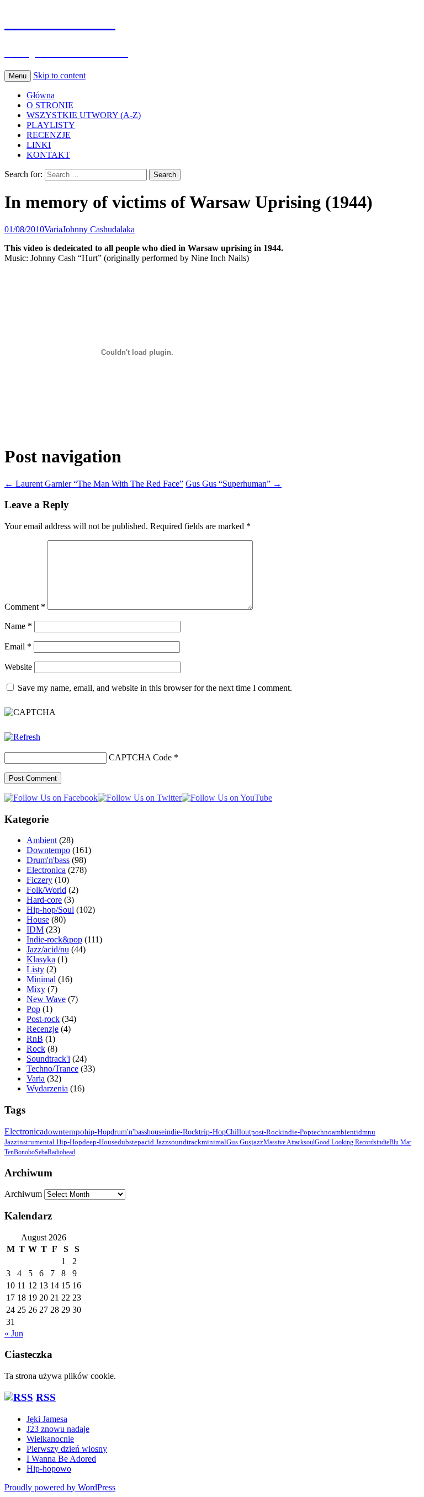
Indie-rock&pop (54, 939)
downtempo (64, 1131)
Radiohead (61, 1152)
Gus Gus (238, 1142)
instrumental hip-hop (49, 1142)
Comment (24, 606)
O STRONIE (49, 105)
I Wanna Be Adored (61, 1458)
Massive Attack (283, 1142)
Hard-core (44, 899)
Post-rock (43, 1019)
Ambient (41, 840)
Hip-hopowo (48, 1468)
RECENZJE (48, 135)
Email (17, 646)
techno (321, 1132)
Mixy (35, 989)
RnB (34, 1038)
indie (383, 1142)
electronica (24, 1131)
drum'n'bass (128, 1131)
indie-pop (296, 1132)
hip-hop (97, 1131)
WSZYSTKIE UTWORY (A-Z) (83, 115)
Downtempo (48, 850)
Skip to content (59, 75)
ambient (344, 1132)
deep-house (100, 1142)
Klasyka (40, 959)
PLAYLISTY (50, 125)
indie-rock (182, 1131)
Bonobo (24, 1152)
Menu (17, 76)
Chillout (238, 1132)
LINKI (38, 145)
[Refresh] (22, 737)
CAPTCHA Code (140, 757)
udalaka (121, 229)
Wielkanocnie (50, 1438)
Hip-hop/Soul (50, 909)
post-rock (266, 1132)
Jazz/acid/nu (47, 949)
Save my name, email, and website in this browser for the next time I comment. (155, 687)
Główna (40, 95)
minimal (214, 1142)
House (37, 919)
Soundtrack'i (48, 1058)
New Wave (46, 999)
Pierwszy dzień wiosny (66, 1448)
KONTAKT (48, 154)
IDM (35, 929)
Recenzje (42, 1028)
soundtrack (185, 1142)
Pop (33, 1009)
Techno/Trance (52, 1068)
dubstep (129, 1142)
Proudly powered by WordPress (59, 1487)
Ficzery (39, 880)
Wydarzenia (47, 1088)
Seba (41, 1152)
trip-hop (212, 1132)
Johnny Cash (85, 229)
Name (18, 626)
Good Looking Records (346, 1142)
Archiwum (23, 1193)
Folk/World (46, 889)
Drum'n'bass (48, 860)
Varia (53, 229)
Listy (35, 969)
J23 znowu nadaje (57, 1429)
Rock (35, 1048)
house (156, 1131)
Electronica (46, 870)
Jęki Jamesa (46, 1419)
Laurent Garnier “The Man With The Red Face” (93, 483)
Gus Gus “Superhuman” (234, 483)
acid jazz (154, 1142)
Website (18, 667)
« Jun (13, 1333)
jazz (257, 1142)
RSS (46, 1397)
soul (309, 1142)
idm (362, 1132)
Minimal (41, 979)
